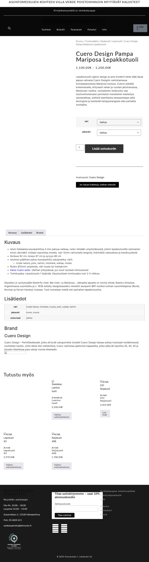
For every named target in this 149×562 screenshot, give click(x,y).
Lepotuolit (117, 41)
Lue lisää (104, 413)
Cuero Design (96, 177)
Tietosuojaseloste (111, 495)
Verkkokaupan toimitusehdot (117, 491)
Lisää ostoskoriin (104, 148)
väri (86, 121)
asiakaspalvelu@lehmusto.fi (17, 526)
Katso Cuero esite (20, 270)
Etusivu (79, 41)
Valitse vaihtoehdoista (61, 416)
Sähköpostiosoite (62, 504)
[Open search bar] (9, 28)
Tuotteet (46, 30)
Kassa (103, 514)
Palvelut (92, 30)
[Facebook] (55, 528)
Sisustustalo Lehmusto (74, 21)
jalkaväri (86, 132)
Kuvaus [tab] (12, 232)
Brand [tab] (39, 232)
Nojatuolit (105, 41)
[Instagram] (64, 528)
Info (104, 30)
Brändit (61, 30)
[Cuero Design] (15, 353)
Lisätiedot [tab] (26, 232)
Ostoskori (106, 510)
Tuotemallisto (92, 41)
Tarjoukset (76, 30)
